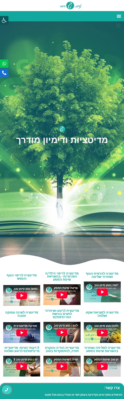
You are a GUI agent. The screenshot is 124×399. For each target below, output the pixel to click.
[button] (4, 20)
